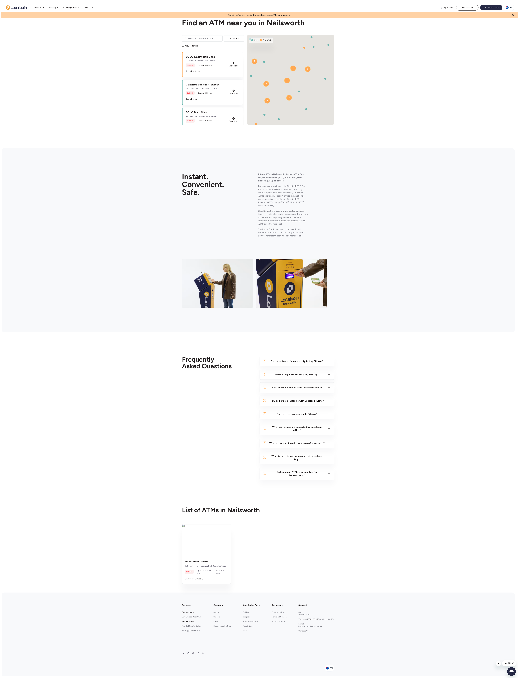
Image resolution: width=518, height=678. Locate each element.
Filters (236, 38)
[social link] (183, 653)
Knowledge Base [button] (70, 7)
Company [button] (52, 7)
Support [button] (87, 7)
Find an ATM (467, 7)
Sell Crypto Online (491, 7)
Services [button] (38, 7)
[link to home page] (16, 7)
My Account (449, 7)
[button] (212, 64)
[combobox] (204, 38)
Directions (233, 65)
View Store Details (193, 579)
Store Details (191, 71)
